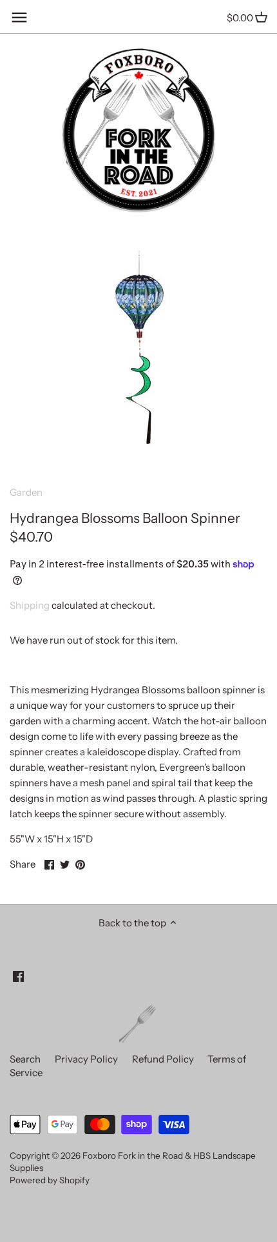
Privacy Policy (86, 1059)
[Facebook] (18, 975)
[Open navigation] (19, 17)
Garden (26, 492)
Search (25, 1059)
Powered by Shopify (50, 1180)
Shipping (30, 605)
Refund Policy (163, 1059)
